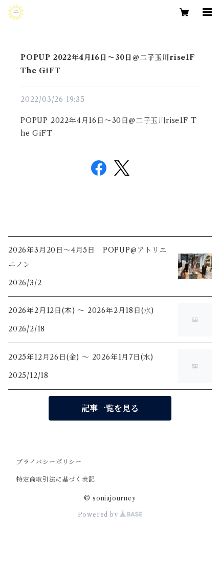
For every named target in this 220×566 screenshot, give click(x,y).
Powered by (99, 514)
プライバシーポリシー (49, 462)
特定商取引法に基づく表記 (55, 479)
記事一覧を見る (110, 408)
